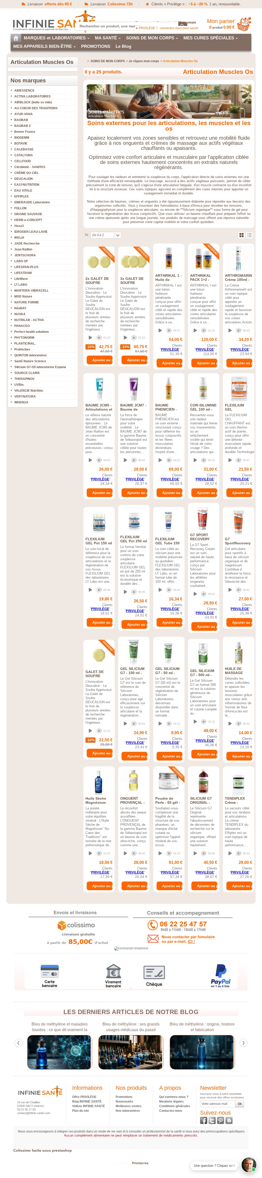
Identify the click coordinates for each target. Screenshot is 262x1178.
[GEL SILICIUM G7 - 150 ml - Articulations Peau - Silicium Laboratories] (133, 652)
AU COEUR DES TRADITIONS (36, 108)
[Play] (90, 338)
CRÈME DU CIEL (26, 173)
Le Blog (123, 46)
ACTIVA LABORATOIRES (32, 96)
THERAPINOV (24, 379)
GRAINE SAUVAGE (28, 214)
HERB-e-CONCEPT (28, 220)
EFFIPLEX (21, 196)
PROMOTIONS (95, 46)
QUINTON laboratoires (30, 355)
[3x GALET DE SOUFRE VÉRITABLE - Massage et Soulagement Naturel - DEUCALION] (133, 262)
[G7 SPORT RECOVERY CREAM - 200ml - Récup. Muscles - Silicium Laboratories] (203, 518)
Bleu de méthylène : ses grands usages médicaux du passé (130, 1027)
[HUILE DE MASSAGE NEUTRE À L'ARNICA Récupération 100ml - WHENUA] (238, 652)
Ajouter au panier (102, 360)
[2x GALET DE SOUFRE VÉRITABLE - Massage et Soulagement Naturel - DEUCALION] (99, 262)
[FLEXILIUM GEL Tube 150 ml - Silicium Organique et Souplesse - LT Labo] (168, 522)
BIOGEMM (21, 137)
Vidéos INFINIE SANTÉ (88, 1106)
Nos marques (28, 80)
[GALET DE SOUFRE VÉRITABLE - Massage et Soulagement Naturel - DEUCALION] (99, 655)
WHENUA (21, 402)
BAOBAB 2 (22, 126)
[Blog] (229, 1120)
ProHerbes (22, 349)
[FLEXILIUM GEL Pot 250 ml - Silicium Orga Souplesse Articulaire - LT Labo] (133, 520)
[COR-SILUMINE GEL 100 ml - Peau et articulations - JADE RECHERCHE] (203, 388)
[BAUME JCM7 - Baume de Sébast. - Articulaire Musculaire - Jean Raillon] (133, 388)
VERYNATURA (25, 396)
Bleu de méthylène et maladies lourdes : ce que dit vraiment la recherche (60, 1027)
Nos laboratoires (128, 1111)
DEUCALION (23, 179)
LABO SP (21, 261)
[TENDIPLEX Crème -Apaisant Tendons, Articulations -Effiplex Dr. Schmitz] (238, 781)
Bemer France (24, 132)
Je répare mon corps (144, 61)
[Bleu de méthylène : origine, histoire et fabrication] (202, 1052)
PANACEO (22, 326)
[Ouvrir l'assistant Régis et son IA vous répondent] (249, 1165)
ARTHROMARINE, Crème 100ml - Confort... (240, 279)
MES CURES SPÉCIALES (208, 38)
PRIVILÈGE (170, 349)
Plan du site (80, 1111)
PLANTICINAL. (25, 343)
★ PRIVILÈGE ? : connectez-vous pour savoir (166, 28)
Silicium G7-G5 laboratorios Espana (40, 367)
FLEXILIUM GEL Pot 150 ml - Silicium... (98, 543)
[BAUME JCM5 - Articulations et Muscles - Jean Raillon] (99, 388)
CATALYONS (23, 155)
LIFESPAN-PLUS (26, 267)
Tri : (87, 235)
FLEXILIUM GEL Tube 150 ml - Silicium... (167, 543)
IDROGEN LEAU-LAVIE (31, 232)
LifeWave (21, 279)
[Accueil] (16, 38)
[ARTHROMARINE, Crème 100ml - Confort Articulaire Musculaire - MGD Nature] (238, 259)
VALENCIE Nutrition (28, 390)
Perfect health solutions (31, 332)
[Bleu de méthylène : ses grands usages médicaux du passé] (131, 1052)
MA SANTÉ (106, 38)
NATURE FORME (26, 302)
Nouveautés (124, 1101)
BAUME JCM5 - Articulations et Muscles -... (98, 409)
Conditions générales (174, 1106)
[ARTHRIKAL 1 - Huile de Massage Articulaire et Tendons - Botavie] (168, 259)
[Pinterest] (220, 1120)
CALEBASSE (24, 149)
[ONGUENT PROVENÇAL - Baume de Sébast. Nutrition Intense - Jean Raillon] (133, 781)
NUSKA (20, 314)
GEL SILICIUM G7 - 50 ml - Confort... (167, 673)
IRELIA (19, 237)
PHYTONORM (24, 337)
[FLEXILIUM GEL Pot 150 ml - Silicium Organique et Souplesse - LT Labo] (99, 522)
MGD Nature (23, 296)
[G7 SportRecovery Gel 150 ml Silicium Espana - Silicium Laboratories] (238, 522)
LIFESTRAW (23, 273)
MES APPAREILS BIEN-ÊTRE (42, 46)
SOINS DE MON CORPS (150, 38)
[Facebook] (203, 1120)
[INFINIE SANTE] (54, 21)
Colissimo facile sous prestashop (42, 1150)
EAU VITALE (23, 190)
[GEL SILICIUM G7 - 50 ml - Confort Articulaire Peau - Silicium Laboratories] (168, 652)
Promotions (124, 1097)
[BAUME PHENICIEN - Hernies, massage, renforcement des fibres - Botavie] (168, 388)
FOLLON (20, 208)
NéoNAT (20, 308)
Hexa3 (19, 226)
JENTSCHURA (25, 255)
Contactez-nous (170, 1111)
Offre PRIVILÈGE (84, 1097)
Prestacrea (140, 1163)
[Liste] (249, 235)
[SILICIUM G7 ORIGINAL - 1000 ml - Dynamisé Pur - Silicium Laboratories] (203, 781)
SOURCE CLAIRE (27, 373)
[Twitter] (212, 1120)
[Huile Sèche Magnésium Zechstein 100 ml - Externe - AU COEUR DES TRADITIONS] (99, 781)
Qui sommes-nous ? (173, 1097)
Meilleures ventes (128, 1106)
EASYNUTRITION (26, 184)
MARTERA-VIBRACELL (31, 290)
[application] (98, 338)
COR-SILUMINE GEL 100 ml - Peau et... (203, 409)
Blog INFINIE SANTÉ (87, 1101)
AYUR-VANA (23, 114)
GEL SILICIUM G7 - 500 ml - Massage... (202, 675)
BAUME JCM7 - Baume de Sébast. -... (133, 409)
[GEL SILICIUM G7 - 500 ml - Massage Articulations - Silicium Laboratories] (203, 654)
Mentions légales (171, 1101)
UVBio (19, 385)
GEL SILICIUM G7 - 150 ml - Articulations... (133, 673)
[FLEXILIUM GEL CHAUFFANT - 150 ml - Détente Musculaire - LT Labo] (238, 388)
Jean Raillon (23, 249)
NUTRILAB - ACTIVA (29, 320)
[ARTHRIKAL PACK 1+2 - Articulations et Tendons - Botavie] (203, 259)
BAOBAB (21, 120)
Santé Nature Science (30, 361)
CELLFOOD (22, 161)
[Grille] (241, 235)
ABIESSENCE (24, 90)
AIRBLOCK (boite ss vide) (33, 102)
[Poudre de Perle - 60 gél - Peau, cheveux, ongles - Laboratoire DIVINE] (168, 781)
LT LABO (20, 285)
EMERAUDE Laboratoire (32, 202)
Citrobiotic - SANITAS (29, 167)
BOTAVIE (20, 143)
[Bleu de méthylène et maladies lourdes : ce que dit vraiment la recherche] (59, 1052)
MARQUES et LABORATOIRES (55, 38)
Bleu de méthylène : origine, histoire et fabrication (202, 1027)
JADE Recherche (27, 243)
